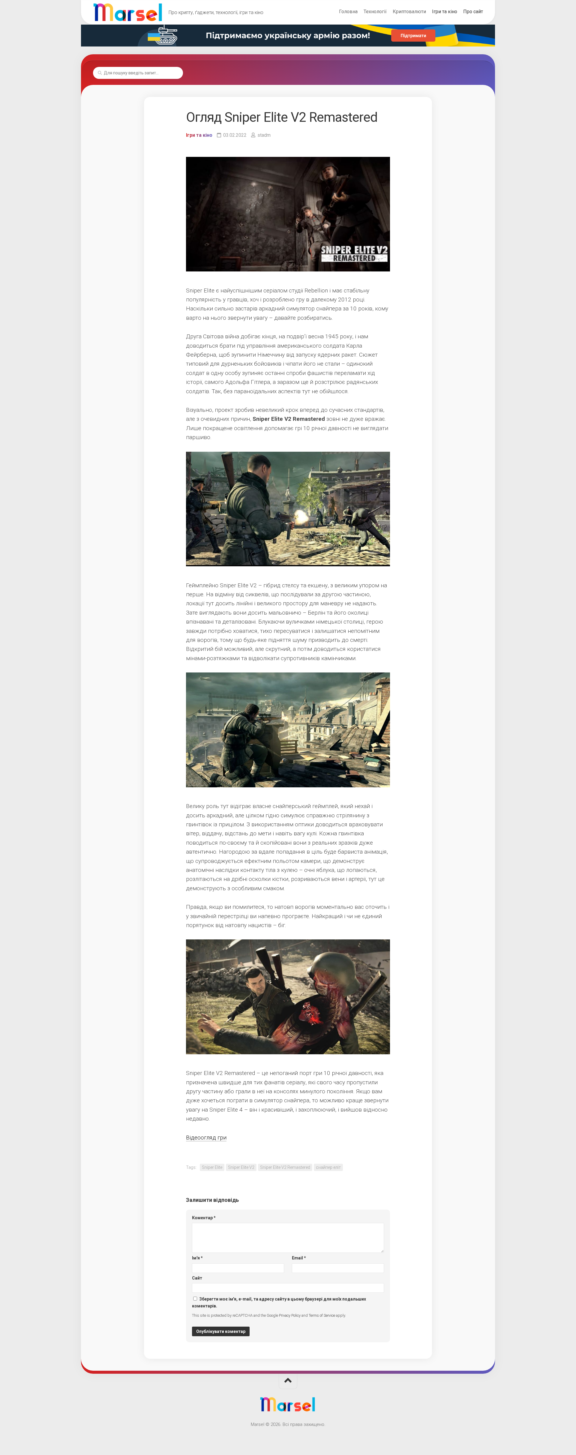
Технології (375, 11)
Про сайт (473, 11)
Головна (348, 11)
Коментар (204, 1217)
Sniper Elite (212, 1167)
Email (299, 1258)
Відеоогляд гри (206, 1137)
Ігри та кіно (444, 11)
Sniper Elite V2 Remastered (285, 1167)
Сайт (197, 1278)
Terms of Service (322, 1315)
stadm (264, 135)
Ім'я (197, 1258)
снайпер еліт (328, 1167)
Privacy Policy (290, 1315)
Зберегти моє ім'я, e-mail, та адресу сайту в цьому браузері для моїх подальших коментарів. (279, 1302)
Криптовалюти (409, 11)
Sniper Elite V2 (241, 1167)
